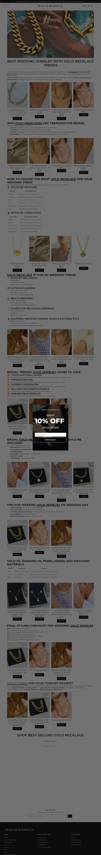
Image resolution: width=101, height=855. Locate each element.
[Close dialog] (66, 406)
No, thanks (50, 444)
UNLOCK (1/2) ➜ (50, 440)
